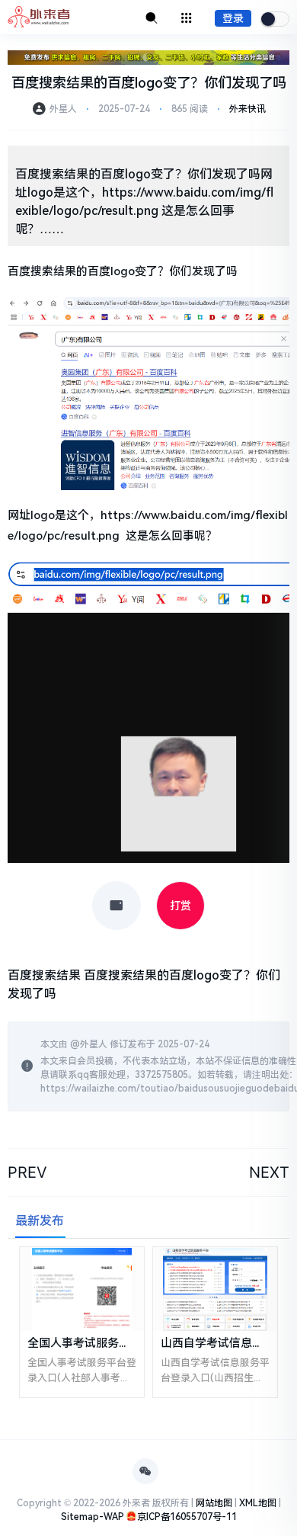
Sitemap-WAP (92, 1517)
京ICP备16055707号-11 (187, 1517)
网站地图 (214, 1503)
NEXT (269, 1172)
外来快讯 (247, 109)
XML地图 (257, 1503)
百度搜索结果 (44, 975)
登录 (233, 18)
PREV (27, 1172)
